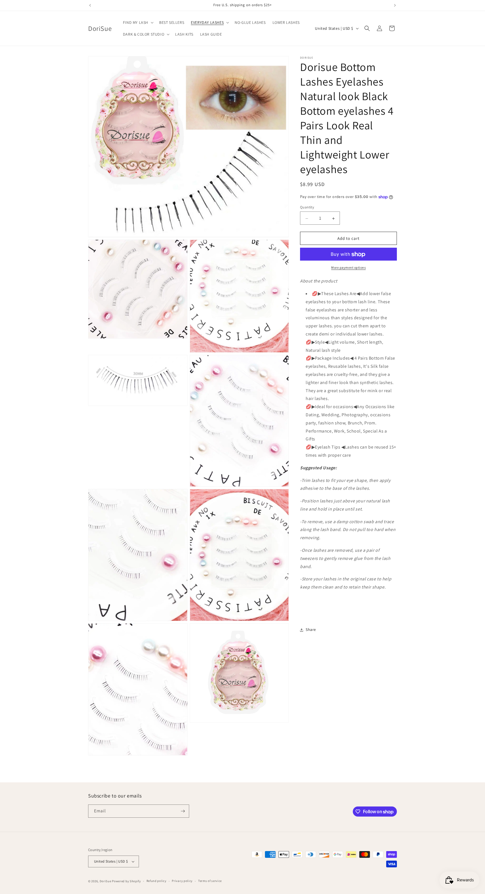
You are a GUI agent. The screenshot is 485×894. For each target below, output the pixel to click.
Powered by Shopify (126, 881)
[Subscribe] (183, 811)
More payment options (348, 268)
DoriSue (105, 881)
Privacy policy (182, 881)
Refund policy (156, 881)
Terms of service (210, 881)
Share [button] (311, 629)
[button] (138, 22)
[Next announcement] (395, 5)
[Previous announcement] (90, 5)
